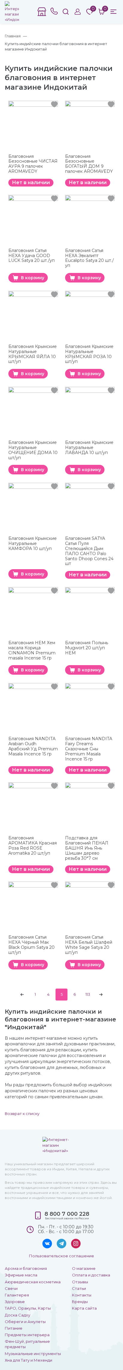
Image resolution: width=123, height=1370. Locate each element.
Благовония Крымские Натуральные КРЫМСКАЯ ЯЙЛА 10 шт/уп (32, 354)
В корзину (32, 277)
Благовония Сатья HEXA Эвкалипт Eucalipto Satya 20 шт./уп (89, 258)
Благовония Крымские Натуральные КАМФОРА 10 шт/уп (32, 543)
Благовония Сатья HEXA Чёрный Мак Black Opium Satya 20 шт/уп (31, 945)
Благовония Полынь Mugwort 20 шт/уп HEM (86, 648)
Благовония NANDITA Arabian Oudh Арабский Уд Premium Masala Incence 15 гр (33, 746)
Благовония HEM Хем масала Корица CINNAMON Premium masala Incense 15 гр (32, 650)
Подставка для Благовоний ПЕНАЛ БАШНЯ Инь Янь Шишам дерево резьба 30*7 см (86, 848)
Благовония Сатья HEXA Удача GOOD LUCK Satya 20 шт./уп (31, 255)
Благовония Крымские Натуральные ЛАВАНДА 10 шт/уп (89, 447)
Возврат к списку (22, 1113)
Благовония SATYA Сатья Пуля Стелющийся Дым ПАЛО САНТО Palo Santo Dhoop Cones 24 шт (89, 551)
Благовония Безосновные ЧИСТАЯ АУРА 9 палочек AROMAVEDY (33, 164)
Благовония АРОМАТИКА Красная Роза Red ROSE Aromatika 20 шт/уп (32, 846)
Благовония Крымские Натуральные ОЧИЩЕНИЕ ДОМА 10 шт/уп (33, 450)
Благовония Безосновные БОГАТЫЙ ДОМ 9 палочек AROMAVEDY (89, 164)
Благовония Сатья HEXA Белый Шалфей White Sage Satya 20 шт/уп (88, 945)
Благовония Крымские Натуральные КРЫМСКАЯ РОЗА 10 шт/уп (89, 354)
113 (87, 994)
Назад (22, 995)
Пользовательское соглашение (61, 1255)
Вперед (101, 995)
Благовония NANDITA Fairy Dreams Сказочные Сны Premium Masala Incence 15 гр (88, 748)
